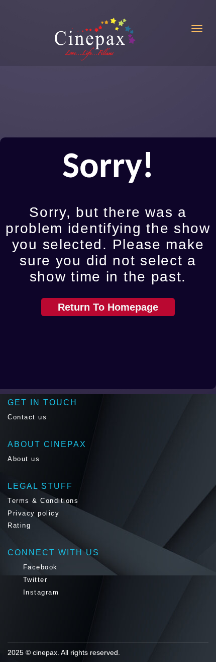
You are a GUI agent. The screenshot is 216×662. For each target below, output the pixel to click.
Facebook (39, 567)
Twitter (33, 579)
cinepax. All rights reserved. (76, 652)
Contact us (27, 417)
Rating (19, 525)
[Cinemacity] (54, 39)
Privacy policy (33, 513)
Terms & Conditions (43, 500)
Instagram (39, 592)
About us (24, 459)
